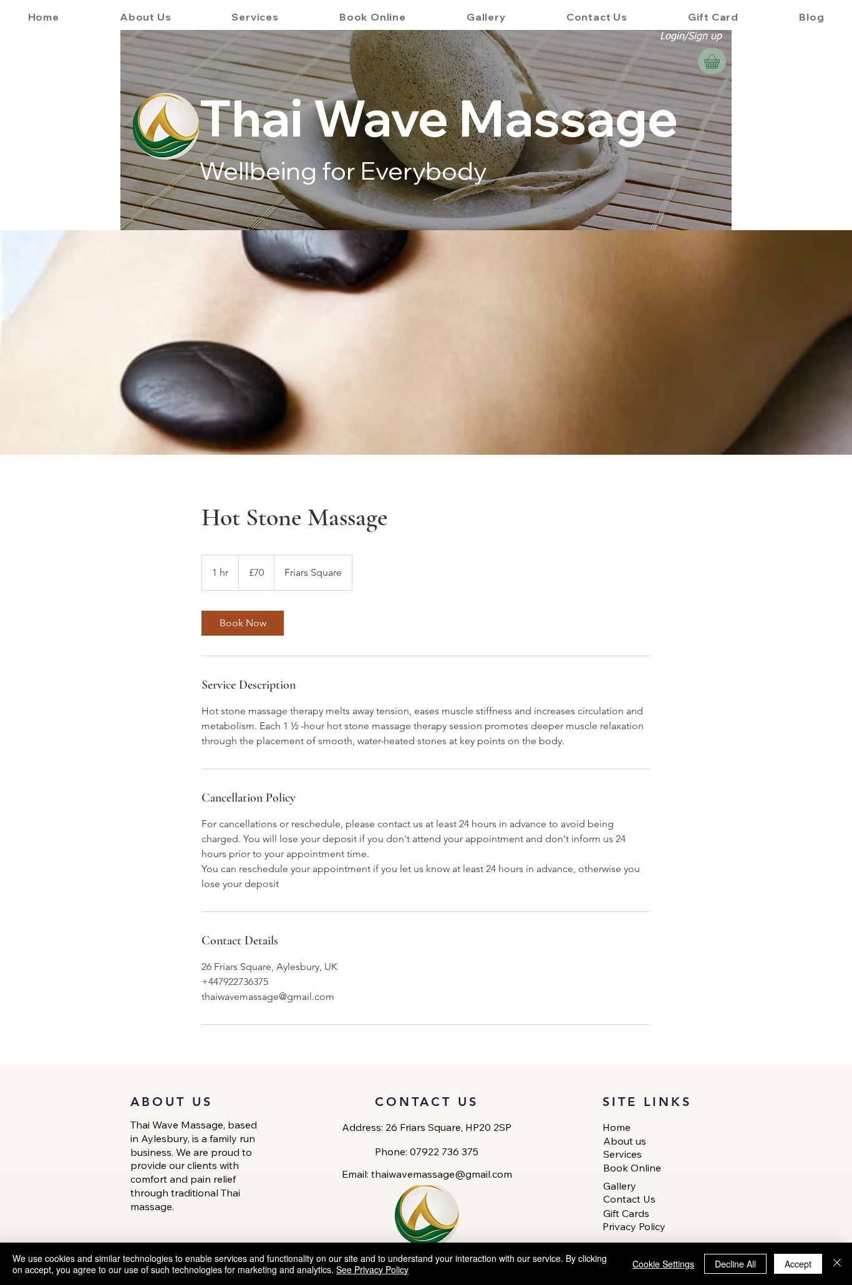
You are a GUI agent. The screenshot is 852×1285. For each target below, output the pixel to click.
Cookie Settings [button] (663, 1264)
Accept (798, 1264)
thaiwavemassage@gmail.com (441, 1174)
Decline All (735, 1264)
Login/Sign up (691, 37)
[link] (242, 623)
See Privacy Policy (372, 1269)
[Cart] (712, 61)
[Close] (837, 1264)
